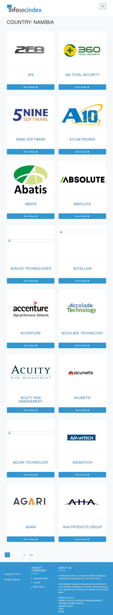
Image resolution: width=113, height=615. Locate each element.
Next (31, 555)
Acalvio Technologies (30, 268)
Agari (31, 526)
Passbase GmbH (40, 578)
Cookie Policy (66, 606)
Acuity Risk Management (30, 399)
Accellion (82, 268)
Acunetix (82, 397)
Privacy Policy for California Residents (81, 600)
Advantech (82, 462)
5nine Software (30, 139)
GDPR (61, 611)
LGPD (61, 608)
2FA (31, 74)
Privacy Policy (66, 597)
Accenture (31, 332)
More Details (29, 87)
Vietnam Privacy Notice (71, 603)
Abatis (31, 203)
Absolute (82, 203)
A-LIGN (36, 582)
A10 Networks (82, 139)
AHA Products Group (82, 526)
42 (24, 555)
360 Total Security (82, 74)
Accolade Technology (82, 332)
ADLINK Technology (31, 462)
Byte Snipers (39, 586)
